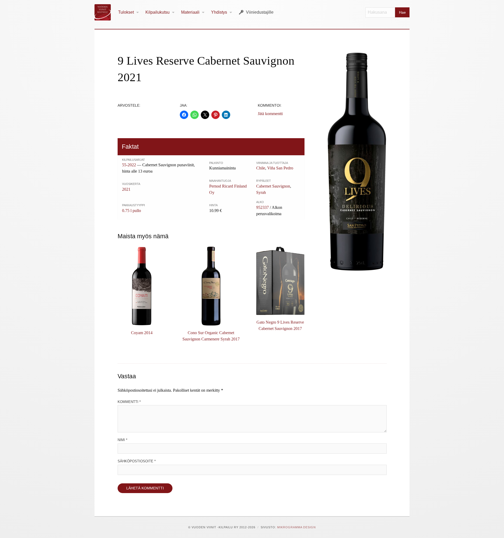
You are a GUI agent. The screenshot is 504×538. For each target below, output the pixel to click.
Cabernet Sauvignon (273, 186)
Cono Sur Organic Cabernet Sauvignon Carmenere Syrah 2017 (211, 335)
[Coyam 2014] (142, 286)
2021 (126, 189)
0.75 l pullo (131, 210)
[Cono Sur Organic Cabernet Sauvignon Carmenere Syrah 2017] (211, 286)
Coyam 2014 (142, 332)
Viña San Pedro (280, 168)
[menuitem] (128, 12)
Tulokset (126, 12)
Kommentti (129, 402)
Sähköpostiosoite (137, 461)
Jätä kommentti (270, 113)
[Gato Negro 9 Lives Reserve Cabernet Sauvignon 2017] (280, 281)
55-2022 (129, 165)
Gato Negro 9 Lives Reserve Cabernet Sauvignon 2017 (280, 325)
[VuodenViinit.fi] (104, 12)
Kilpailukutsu (157, 12)
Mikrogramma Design (296, 527)
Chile (260, 168)
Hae (402, 12)
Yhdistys (219, 12)
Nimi (122, 440)
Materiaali (190, 12)
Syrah (261, 192)
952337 (262, 207)
